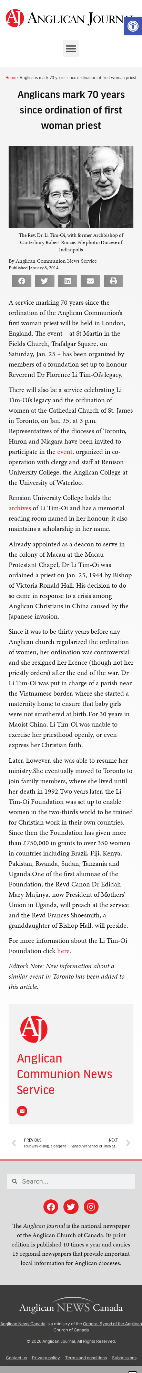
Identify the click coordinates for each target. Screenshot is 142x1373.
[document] (71, 686)
